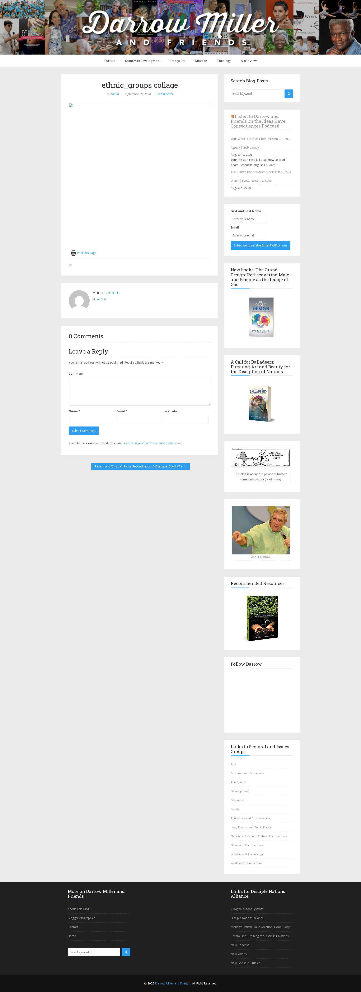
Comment (76, 373)
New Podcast (240, 945)
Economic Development (143, 61)
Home (72, 936)
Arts (233, 764)
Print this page (86, 253)
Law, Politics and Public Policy (251, 827)
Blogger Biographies (81, 918)
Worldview (248, 61)
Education (237, 800)
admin (115, 94)
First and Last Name (246, 211)
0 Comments (164, 94)
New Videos (239, 954)
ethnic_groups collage (140, 85)
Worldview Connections (246, 863)
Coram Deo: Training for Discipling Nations (260, 936)
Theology (224, 61)
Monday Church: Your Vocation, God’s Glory (260, 927)
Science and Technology (247, 854)
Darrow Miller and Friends (172, 983)
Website (102, 299)
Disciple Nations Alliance (247, 918)
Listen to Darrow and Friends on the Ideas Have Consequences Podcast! (258, 121)
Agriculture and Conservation (250, 818)
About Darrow (260, 557)
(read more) (273, 479)
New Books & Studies (245, 963)
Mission (201, 61)
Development (240, 791)
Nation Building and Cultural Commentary (259, 836)
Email (122, 411)
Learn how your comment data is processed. (152, 443)
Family (235, 809)
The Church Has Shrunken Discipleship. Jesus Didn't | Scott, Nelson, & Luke (261, 176)
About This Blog (78, 909)
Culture (109, 61)
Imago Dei (178, 61)
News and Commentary (247, 845)
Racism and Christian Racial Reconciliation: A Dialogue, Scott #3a (138, 466)
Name (74, 411)
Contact (73, 927)
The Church (238, 782)
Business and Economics (247, 773)
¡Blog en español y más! (247, 909)
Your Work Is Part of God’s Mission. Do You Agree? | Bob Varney (260, 143)
